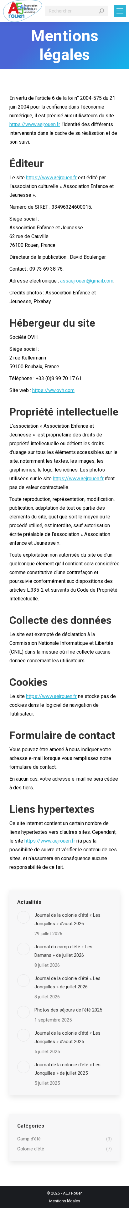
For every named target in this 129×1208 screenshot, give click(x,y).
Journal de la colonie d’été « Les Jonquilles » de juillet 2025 (67, 1069)
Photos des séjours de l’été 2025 (68, 1010)
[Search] (101, 11)
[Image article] (23, 917)
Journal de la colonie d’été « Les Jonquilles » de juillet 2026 (67, 983)
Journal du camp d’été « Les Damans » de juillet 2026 (63, 951)
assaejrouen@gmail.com (86, 281)
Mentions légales (64, 1201)
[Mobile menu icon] (120, 11)
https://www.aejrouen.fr (34, 124)
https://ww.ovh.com (53, 390)
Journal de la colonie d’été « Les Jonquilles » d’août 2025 (67, 1037)
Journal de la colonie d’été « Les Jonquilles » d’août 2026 (67, 919)
